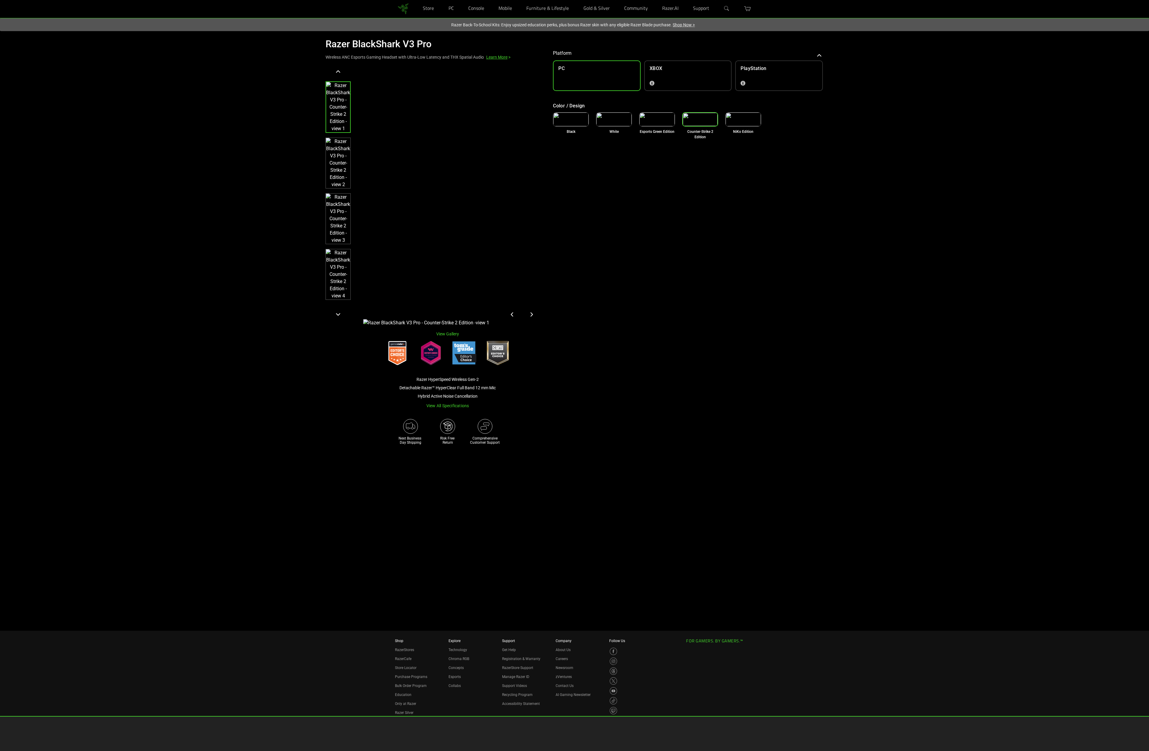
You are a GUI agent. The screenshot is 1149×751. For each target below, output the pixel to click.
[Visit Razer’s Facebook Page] (613, 651)
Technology (458, 650)
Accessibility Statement (521, 704)
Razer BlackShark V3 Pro (378, 44)
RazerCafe (403, 659)
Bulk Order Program (411, 686)
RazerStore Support (517, 668)
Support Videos (514, 686)
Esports (455, 677)
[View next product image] (531, 314)
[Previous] (338, 72)
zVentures (564, 677)
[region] (434, 196)
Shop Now (684, 24)
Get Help (509, 650)
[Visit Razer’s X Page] (613, 681)
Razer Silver (404, 713)
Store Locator (406, 668)
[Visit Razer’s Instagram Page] (613, 661)
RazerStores (404, 650)
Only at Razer (405, 704)
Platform (562, 53)
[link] (403, 9)
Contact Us (565, 686)
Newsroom (564, 668)
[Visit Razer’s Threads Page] (613, 671)
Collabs (455, 686)
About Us (563, 650)
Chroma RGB (459, 659)
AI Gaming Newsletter (573, 695)
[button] (747, 8)
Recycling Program (517, 695)
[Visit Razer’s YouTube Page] (613, 691)
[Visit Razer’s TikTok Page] (613, 701)
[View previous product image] (512, 314)
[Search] (727, 9)
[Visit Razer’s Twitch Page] (613, 710)
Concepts (456, 668)
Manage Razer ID (515, 677)
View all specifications (447, 405)
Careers (562, 659)
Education (403, 695)
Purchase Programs (411, 677)
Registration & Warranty (521, 659)
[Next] (338, 314)
